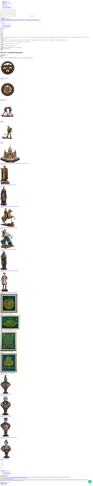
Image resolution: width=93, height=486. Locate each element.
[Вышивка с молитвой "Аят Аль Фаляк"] (9, 312)
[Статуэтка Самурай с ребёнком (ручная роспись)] (7, 248)
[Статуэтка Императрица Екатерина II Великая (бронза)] (3, 205)
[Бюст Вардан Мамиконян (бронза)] (5, 393)
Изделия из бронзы (14, 57)
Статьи (16, 20)
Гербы (10, 478)
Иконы (8, 478)
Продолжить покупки (4, 483)
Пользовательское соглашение (68, 479)
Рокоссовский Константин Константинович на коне (9, 227)
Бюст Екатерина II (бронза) (4, 458)
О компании (20, 20)
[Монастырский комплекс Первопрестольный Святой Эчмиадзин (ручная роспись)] (10, 162)
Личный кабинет (38, 20)
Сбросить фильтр (7, 48)
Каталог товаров (6, 20)
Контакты (33, 20)
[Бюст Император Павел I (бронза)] (5, 415)
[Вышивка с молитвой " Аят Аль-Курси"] (8, 350)
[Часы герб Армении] (7, 98)
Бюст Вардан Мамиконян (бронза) (6, 394)
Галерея (30, 20)
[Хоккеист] (7, 141)
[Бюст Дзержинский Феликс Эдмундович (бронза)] (5, 436)
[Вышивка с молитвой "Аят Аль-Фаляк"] (10, 329)
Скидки (31, 57)
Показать (2, 48)
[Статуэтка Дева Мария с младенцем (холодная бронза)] (3, 269)
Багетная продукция (27, 57)
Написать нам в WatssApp (6, 7)
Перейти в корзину (3, 484)
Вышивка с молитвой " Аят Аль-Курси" (7, 351)
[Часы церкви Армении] (7, 77)
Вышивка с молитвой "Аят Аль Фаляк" (6, 313)
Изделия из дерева (20, 57)
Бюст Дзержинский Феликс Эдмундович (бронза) (8, 437)
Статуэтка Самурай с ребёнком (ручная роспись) (8, 249)
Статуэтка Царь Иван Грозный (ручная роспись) (8, 184)
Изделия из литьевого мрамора (5, 57)
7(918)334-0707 (2, 17)
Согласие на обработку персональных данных (80, 479)
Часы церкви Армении (4, 78)
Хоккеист (2, 142)
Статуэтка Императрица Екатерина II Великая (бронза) (9, 206)
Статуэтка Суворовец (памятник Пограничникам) (8, 292)
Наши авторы (29, 479)
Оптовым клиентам (5, 1)
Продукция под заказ (25, 20)
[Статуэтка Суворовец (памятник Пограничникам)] (4, 291)
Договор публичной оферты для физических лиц (43, 479)
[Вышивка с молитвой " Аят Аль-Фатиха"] (8, 372)
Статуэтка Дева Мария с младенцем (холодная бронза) (9, 270)
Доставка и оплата (12, 20)
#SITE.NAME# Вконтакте (6, 6)
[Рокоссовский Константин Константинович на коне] (7, 226)
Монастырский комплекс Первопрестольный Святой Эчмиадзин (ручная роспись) (14, 163)
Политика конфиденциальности (57, 479)
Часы (12, 478)
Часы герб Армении (3, 99)
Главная (1, 20)
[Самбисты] (7, 120)
